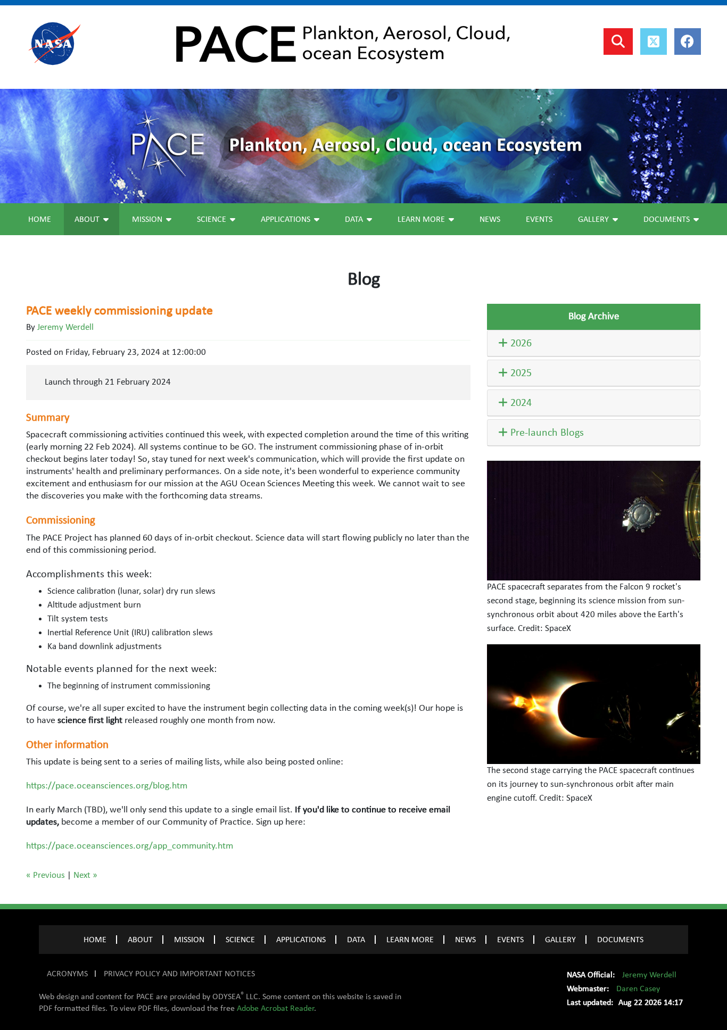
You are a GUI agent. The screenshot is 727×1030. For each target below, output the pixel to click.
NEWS (465, 939)
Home (39, 219)
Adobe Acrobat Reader (275, 1008)
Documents (666, 219)
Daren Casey (638, 988)
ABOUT (140, 939)
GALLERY (560, 939)
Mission (147, 219)
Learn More (421, 219)
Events (539, 219)
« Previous (45, 875)
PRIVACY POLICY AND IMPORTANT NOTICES (179, 973)
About (87, 219)
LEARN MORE (410, 939)
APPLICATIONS (301, 939)
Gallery (593, 219)
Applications (285, 219)
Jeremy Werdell (65, 327)
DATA (356, 939)
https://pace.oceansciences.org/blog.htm (106, 785)
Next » (85, 875)
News (490, 219)
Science (211, 219)
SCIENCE (240, 939)
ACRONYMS (67, 973)
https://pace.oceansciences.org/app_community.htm (129, 846)
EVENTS (510, 939)
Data (354, 219)
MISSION (189, 939)
